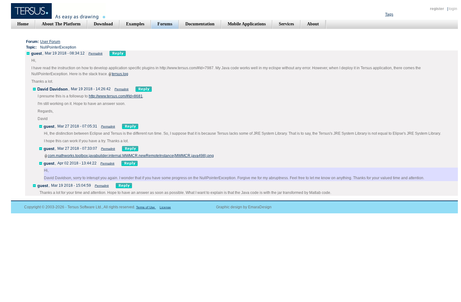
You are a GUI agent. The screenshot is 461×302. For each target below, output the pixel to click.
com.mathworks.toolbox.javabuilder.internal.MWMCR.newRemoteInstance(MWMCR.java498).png (131, 156)
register (437, 9)
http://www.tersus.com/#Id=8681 (116, 96)
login (453, 9)
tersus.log (120, 74)
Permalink (95, 53)
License (165, 207)
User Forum (50, 41)
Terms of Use (146, 207)
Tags (389, 14)
